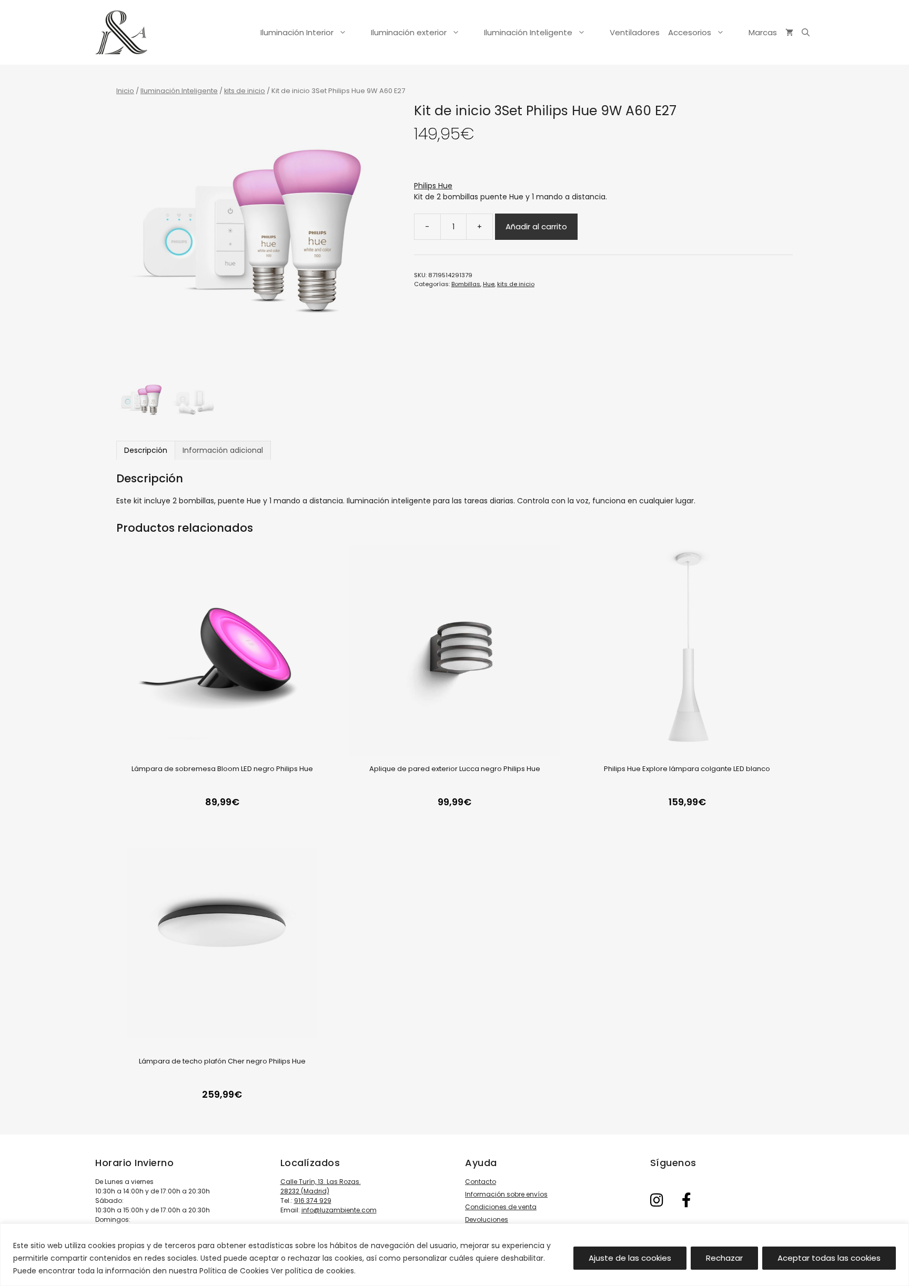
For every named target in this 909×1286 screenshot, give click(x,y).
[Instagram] (657, 1200)
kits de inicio (244, 91)
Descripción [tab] (145, 450)
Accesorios (689, 32)
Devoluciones (486, 1219)
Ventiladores (635, 32)
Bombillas (465, 284)
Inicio (125, 91)
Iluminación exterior (409, 32)
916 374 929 (312, 1200)
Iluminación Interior (297, 32)
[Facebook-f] (686, 1200)
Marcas (763, 32)
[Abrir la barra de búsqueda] (805, 32)
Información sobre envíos (506, 1194)
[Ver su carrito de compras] (789, 32)
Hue (488, 284)
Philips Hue (433, 185)
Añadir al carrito (536, 226)
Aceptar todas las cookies (829, 1257)
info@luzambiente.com (339, 1210)
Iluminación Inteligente (528, 32)
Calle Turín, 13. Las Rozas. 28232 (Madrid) (320, 1186)
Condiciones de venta (501, 1206)
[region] (454, 1254)
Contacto (480, 1181)
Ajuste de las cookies (630, 1257)
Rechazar (724, 1257)
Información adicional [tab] (223, 450)
